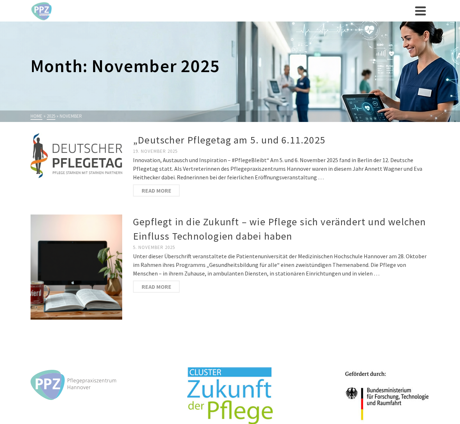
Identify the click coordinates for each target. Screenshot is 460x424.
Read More (156, 190)
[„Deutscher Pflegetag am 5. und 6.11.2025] (76, 156)
